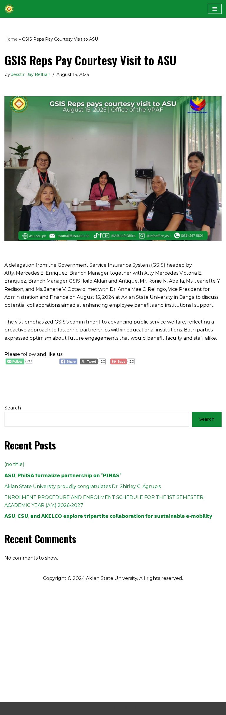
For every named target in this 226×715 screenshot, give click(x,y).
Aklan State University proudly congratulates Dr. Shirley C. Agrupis (82, 486)
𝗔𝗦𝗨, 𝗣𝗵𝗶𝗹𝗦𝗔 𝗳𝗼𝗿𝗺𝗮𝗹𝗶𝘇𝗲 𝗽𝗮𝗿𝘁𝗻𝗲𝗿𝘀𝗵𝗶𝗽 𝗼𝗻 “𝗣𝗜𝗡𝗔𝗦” (62, 475)
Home (11, 39)
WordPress (136, 708)
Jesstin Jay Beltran (30, 74)
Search (12, 408)
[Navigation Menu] (215, 9)
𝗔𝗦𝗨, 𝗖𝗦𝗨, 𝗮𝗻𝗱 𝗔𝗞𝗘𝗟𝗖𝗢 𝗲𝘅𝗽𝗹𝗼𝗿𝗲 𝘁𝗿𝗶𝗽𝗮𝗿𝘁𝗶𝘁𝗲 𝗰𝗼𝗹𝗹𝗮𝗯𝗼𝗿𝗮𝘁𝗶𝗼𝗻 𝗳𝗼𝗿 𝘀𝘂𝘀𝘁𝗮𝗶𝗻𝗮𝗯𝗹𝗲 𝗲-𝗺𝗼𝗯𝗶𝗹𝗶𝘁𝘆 (108, 516)
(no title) (14, 464)
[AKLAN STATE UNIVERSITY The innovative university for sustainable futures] (9, 9)
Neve (83, 708)
